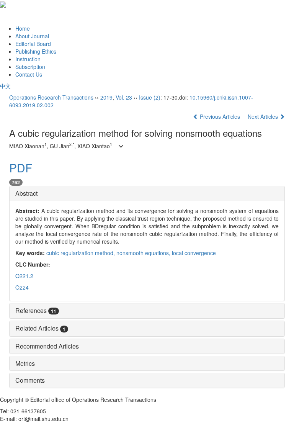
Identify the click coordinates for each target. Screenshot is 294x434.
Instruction (28, 59)
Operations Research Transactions (51, 97)
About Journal (32, 36)
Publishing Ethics (35, 51)
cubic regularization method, (81, 253)
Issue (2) (149, 97)
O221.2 (24, 276)
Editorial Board (33, 43)
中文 (5, 86)
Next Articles (263, 116)
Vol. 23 (124, 97)
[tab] (147, 193)
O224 (22, 287)
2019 (106, 97)
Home (22, 28)
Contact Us (28, 74)
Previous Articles (220, 116)
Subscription (30, 66)
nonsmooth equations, (144, 253)
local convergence (194, 253)
